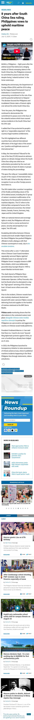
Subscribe (29, 3)
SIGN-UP (10, 425)
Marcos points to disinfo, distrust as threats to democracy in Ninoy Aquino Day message (17, 695)
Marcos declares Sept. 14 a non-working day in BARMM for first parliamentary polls (17, 656)
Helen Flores (8, 542)
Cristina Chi (5, 34)
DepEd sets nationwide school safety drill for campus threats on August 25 (17, 616)
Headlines (6, 10)
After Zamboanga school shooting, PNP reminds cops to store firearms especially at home (17, 577)
